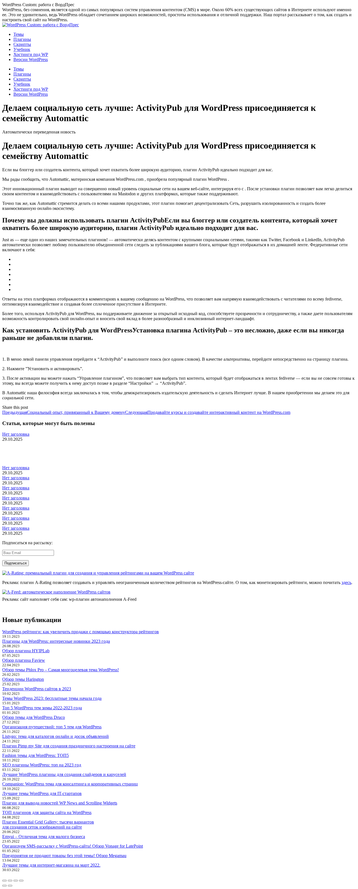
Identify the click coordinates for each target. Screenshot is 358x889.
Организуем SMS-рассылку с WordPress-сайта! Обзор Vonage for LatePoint (72, 846)
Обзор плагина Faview (23, 660)
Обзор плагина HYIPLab (26, 650)
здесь (346, 582)
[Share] (10, 880)
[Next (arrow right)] (10, 885)
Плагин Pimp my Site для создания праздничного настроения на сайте (68, 745)
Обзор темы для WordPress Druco (33, 717)
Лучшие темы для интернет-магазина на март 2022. (51, 865)
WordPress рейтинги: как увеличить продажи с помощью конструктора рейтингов (80, 631)
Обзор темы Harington (23, 679)
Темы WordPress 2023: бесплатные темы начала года (52, 698)
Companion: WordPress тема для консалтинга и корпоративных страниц (70, 784)
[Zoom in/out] (21, 880)
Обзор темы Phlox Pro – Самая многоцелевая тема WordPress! (60, 669)
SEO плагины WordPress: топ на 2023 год (41, 765)
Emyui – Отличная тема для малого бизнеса (43, 836)
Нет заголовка (15, 434)
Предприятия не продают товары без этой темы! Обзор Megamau (64, 855)
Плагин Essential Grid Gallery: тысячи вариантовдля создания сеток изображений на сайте (48, 824)
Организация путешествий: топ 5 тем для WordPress (52, 726)
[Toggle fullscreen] (15, 880)
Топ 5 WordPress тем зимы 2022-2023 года (42, 707)
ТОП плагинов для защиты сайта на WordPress (46, 812)
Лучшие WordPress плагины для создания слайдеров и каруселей (64, 774)
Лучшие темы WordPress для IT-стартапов (42, 793)
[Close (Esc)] (4, 880)
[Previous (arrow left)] (4, 885)
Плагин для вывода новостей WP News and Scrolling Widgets (59, 803)
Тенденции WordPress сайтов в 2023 (36, 688)
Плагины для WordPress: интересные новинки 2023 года (56, 641)
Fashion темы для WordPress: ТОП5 (35, 755)
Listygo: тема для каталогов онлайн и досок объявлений (55, 736)
